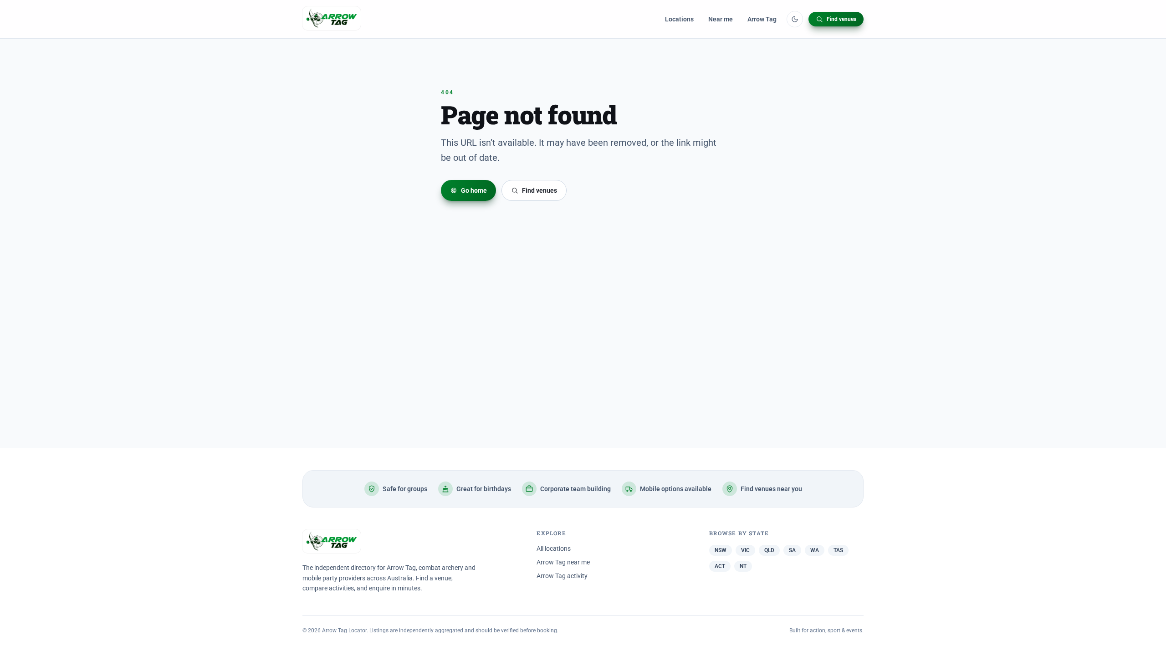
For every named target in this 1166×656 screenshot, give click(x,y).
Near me (720, 19)
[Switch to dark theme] (795, 19)
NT (743, 566)
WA (814, 550)
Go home (474, 190)
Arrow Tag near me (563, 562)
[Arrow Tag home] (331, 19)
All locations (554, 548)
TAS (838, 550)
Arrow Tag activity (562, 575)
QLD (769, 550)
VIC (745, 550)
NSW (720, 550)
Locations (679, 19)
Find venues (841, 19)
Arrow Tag (762, 19)
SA (792, 550)
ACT (720, 566)
